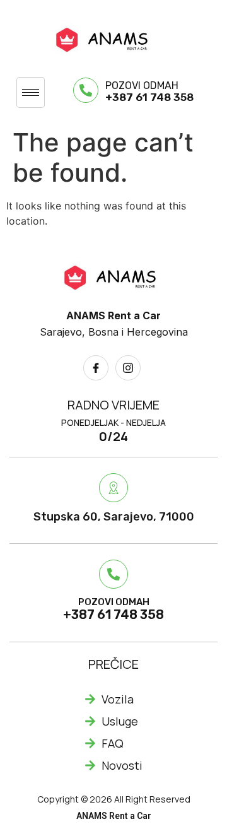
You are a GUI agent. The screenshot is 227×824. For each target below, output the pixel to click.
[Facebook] (95, 367)
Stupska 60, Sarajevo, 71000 (113, 517)
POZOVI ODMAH (141, 85)
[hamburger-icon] (30, 92)
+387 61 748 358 (149, 97)
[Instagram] (128, 367)
